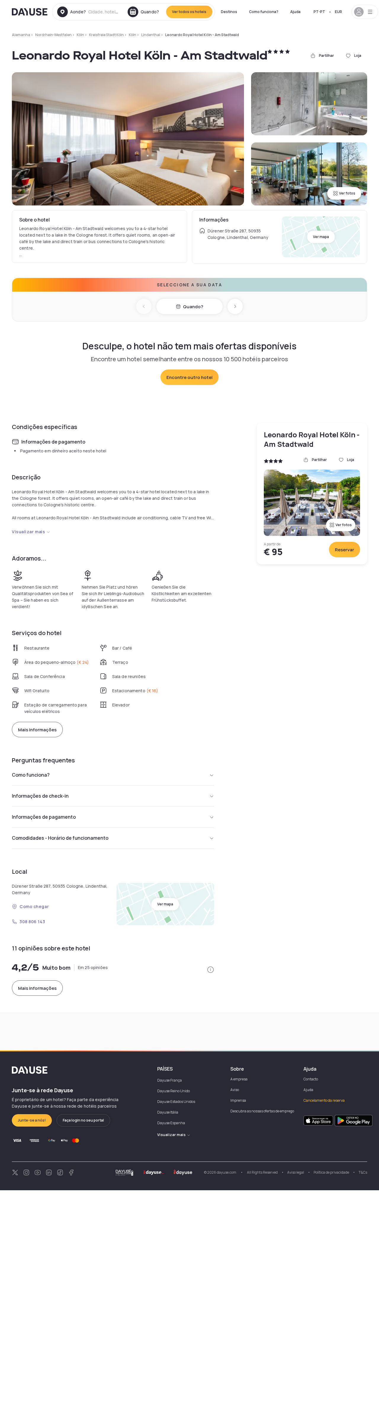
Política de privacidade (331, 1172)
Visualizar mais (28, 531)
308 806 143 (32, 921)
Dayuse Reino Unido (173, 1090)
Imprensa (238, 1100)
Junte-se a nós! (32, 1120)
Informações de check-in (40, 796)
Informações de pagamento (44, 817)
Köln (80, 34)
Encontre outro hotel (189, 377)
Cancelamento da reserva (324, 1100)
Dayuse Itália (167, 1112)
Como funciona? (263, 11)
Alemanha (21, 34)
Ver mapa (321, 236)
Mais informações (37, 730)
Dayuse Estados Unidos (176, 1101)
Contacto (310, 1079)
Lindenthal (150, 34)
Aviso (234, 1089)
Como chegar (34, 906)
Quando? (193, 306)
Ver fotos (347, 193)
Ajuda (295, 11)
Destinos (229, 11)
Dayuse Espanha (171, 1122)
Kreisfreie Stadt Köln (106, 34)
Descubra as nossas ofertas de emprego (262, 1111)
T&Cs (363, 1172)
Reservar (344, 550)
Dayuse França (169, 1080)
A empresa (239, 1079)
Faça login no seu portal (83, 1120)
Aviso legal (295, 1172)
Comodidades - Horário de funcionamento (60, 838)
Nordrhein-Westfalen (53, 34)
